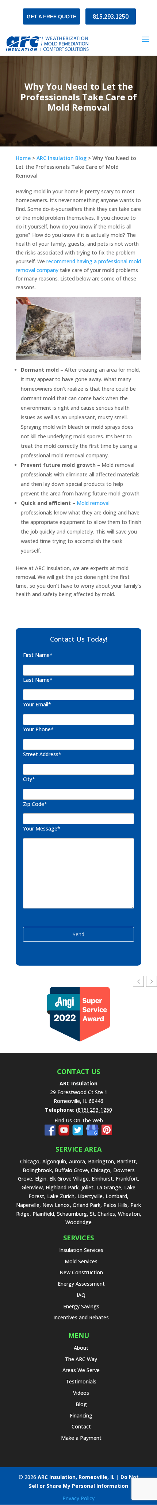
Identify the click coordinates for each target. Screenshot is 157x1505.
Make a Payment (81, 1437)
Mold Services (81, 1261)
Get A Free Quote (51, 16)
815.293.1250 (111, 17)
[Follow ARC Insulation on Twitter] (79, 1133)
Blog (81, 1404)
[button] (151, 981)
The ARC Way (81, 1359)
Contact (81, 1426)
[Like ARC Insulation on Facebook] (51, 1133)
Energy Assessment (81, 1283)
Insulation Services (81, 1249)
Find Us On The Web (78, 1120)
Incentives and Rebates (81, 1317)
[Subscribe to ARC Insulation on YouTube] (65, 1133)
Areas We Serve (81, 1370)
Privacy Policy (78, 1498)
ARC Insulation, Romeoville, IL (76, 1477)
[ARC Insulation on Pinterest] (107, 1133)
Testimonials (81, 1381)
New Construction (81, 1272)
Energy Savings (81, 1306)
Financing (81, 1415)
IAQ (81, 1295)
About (81, 1347)
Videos (81, 1392)
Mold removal (93, 502)
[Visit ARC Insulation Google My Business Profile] (94, 1133)
